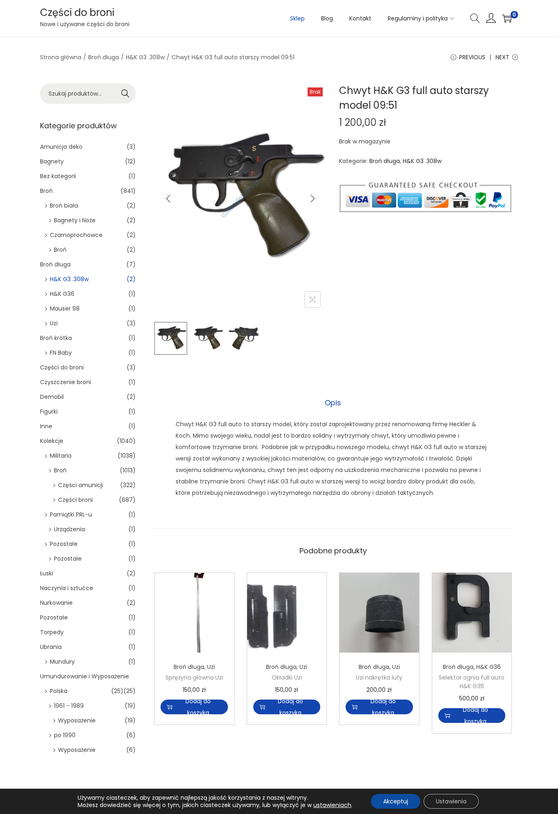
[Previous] (168, 198)
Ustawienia (451, 801)
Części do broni (77, 12)
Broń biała (64, 205)
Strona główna (60, 57)
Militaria (60, 456)
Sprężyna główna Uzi (194, 677)
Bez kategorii (58, 176)
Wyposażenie (77, 720)
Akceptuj (395, 801)
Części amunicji (80, 485)
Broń (46, 191)
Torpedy (52, 632)
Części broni (75, 500)
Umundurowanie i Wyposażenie (84, 676)
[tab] (333, 403)
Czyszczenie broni (65, 382)
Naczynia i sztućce (66, 588)
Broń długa (103, 57)
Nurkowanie (56, 603)
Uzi (211, 667)
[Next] (312, 198)
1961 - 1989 (69, 706)
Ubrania (51, 647)
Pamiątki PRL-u (71, 514)
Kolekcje (51, 441)
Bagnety (52, 161)
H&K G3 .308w (145, 57)
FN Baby (61, 353)
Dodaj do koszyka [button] (198, 707)
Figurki (49, 411)
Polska (58, 691)
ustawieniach (332, 805)
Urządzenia (69, 529)
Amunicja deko (61, 147)
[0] (507, 18)
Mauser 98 (65, 308)
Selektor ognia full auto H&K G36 (471, 681)
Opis (333, 403)
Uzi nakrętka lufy (379, 677)
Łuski (46, 573)
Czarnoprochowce (76, 235)
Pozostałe (64, 544)
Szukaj (125, 93)
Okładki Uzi (287, 677)
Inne (46, 426)
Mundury (62, 661)
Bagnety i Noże (75, 220)
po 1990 (65, 735)
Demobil (52, 397)
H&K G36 (488, 667)
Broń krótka (56, 338)
